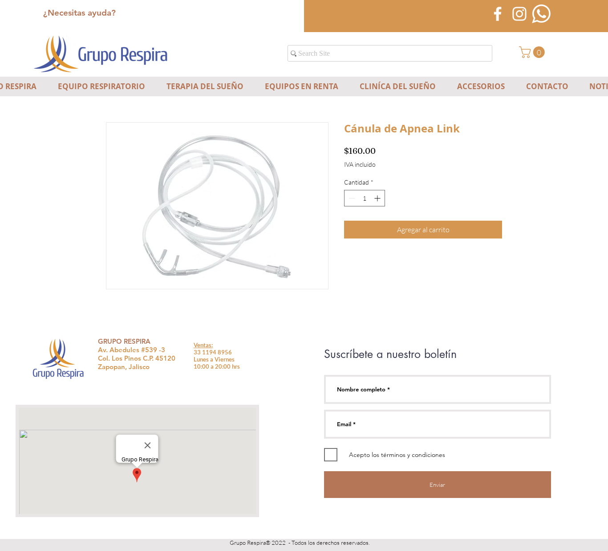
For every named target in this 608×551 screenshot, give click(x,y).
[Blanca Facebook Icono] (497, 13)
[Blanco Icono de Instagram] (519, 13)
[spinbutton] (365, 198)
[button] (533, 52)
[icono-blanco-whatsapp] (541, 13)
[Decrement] (351, 198)
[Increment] (378, 198)
